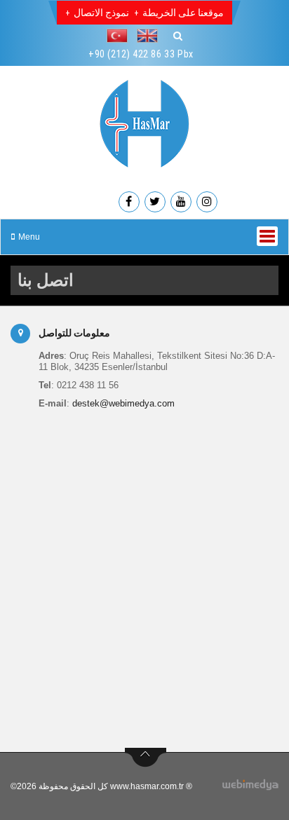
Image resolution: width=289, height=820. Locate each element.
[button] (121, 36)
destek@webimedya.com (123, 403)
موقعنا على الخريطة (183, 12)
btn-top (145, 757)
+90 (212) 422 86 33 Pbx (141, 54)
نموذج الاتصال (101, 12)
